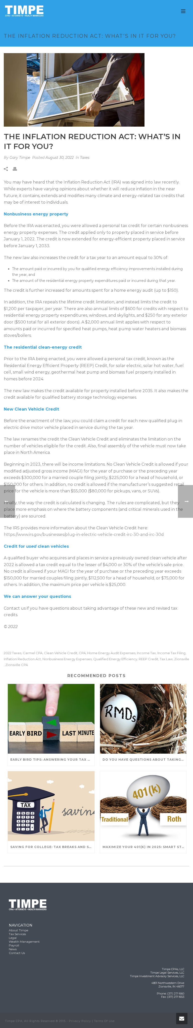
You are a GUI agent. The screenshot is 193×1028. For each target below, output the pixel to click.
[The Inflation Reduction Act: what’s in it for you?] (96, 90)
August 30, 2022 (59, 157)
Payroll (14, 945)
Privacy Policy (80, 1021)
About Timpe (18, 930)
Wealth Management (24, 941)
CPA (82, 653)
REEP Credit (148, 659)
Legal (13, 938)
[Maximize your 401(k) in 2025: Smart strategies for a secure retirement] (143, 806)
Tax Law (166, 659)
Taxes (84, 157)
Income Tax (146, 653)
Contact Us (17, 953)
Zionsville (181, 659)
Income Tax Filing (171, 653)
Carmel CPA (32, 653)
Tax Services (17, 934)
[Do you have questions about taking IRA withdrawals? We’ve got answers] (143, 719)
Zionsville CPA (16, 665)
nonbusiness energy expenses (67, 659)
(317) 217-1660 (175, 993)
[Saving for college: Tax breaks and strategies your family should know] (51, 806)
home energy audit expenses (111, 653)
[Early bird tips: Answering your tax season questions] (51, 719)
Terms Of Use (104, 1021)
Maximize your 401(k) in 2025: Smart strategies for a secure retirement (145, 847)
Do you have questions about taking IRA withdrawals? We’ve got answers (145, 759)
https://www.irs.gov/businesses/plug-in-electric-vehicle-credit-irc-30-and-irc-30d (84, 534)
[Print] (17, 168)
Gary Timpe (20, 157)
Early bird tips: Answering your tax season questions (52, 759)
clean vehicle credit (60, 653)
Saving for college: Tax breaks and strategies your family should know (52, 847)
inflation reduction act (22, 659)
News (13, 949)
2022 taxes (12, 653)
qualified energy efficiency (115, 659)
